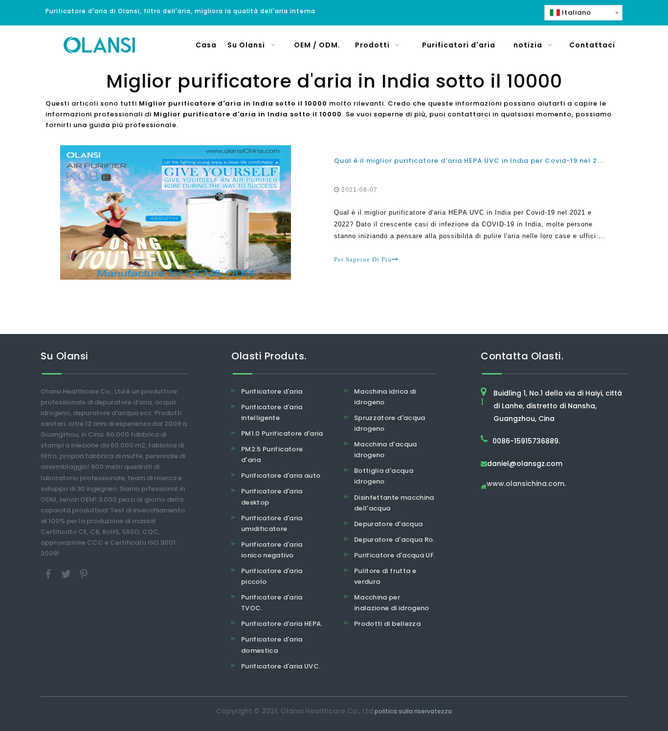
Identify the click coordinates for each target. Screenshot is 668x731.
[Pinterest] (83, 573)
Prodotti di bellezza (387, 623)
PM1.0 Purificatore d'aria (282, 433)
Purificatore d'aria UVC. (280, 666)
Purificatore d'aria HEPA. (282, 623)
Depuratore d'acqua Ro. (394, 539)
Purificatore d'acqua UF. (394, 555)
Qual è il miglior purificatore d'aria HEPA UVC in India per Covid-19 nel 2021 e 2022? (487, 160)
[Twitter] (67, 573)
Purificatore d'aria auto (280, 475)
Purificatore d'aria (272, 391)
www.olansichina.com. (526, 484)
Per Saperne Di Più (363, 259)
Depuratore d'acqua (388, 524)
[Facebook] (49, 573)
